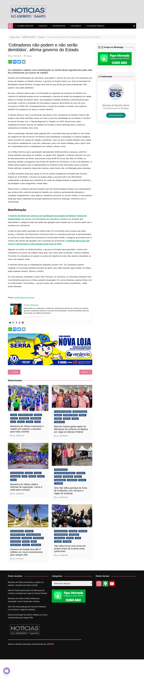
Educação (29, 531)
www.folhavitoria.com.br (23, 297)
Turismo (29, 422)
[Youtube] (10, 323)
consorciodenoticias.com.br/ (34, 317)
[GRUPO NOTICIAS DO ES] (116, 101)
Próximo (85, 372)
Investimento (15, 541)
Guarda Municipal (61, 534)
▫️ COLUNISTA (74, 26)
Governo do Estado (33, 534)
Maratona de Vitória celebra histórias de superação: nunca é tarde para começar (26, 487)
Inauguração (15, 538)
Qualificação (72, 480)
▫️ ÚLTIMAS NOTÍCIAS (24, 26)
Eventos (14, 418)
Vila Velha (58, 483)
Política (75, 418)
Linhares (58, 418)
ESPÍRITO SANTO (25, 415)
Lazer (13, 422)
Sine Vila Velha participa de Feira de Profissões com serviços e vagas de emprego (70, 491)
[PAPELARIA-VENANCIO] (50, 349)
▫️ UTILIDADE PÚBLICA (94, 26)
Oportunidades (60, 480)
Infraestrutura (35, 418)
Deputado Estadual (80, 411)
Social (78, 538)
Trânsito (58, 541)
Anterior (15, 372)
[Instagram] (13, 323)
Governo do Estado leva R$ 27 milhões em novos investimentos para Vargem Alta (26, 552)
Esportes (38, 415)
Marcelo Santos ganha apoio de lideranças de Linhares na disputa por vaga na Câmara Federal (71, 429)
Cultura (13, 415)
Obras (34, 541)
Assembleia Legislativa (62, 411)
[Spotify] (23, 323)
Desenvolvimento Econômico (64, 473)
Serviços (82, 480)
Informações (24, 418)
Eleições (58, 415)
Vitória (37, 422)
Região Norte (59, 422)
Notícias (29, 56)
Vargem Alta (36, 545)
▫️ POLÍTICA (41, 26)
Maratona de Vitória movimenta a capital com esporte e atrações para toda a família (27, 429)
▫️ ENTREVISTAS (57, 26)
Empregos (81, 473)
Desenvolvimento (17, 473)
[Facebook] (16, 323)
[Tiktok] (20, 323)
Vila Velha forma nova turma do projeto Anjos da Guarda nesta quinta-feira (70, 549)
